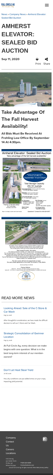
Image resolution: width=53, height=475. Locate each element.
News (4, 14)
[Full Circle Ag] (7, 5)
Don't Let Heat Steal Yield (18, 370)
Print (38, 63)
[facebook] (44, 439)
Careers (10, 449)
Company (11, 437)
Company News (17, 14)
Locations (11, 453)
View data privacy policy (40, 467)
